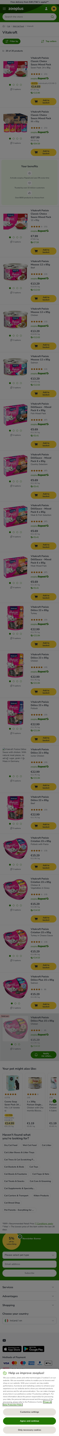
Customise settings (29, 1412)
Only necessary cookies (29, 1430)
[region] (29, 1402)
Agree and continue (29, 1421)
